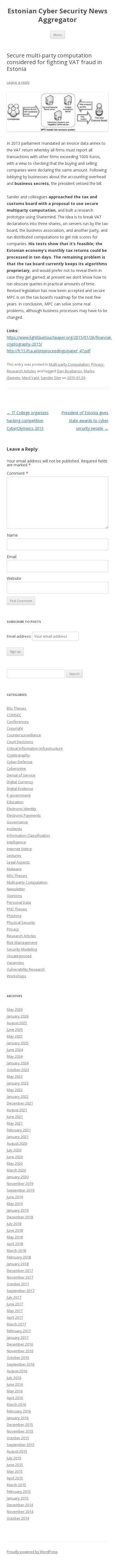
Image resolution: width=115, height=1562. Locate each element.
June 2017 (15, 1304)
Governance (17, 822)
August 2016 (17, 1370)
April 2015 (15, 1478)
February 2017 (19, 1330)
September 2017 (20, 1290)
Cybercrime (16, 768)
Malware (14, 868)
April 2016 (15, 1397)
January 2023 (17, 1083)
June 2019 (15, 1196)
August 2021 (17, 1109)
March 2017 (16, 1324)
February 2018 (19, 1257)
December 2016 (20, 1344)
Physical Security (21, 922)
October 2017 (18, 1283)
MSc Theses (17, 875)
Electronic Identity (21, 808)
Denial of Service (21, 775)
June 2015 (15, 1464)
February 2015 (19, 1491)
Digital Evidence (20, 788)
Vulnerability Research (26, 969)
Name (12, 535)
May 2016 (15, 1391)
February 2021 (19, 1129)
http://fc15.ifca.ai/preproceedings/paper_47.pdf (48, 350)
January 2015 (17, 1498)
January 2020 (17, 1176)
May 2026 (15, 1009)
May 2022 (15, 1089)
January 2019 (17, 1210)
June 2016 (15, 1384)
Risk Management (22, 942)
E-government (18, 795)
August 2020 (17, 1143)
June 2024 (15, 1049)
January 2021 (17, 1136)
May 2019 (15, 1203)
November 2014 (20, 1511)
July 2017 (14, 1297)
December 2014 (20, 1504)
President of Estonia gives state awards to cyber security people (84, 420)
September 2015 (20, 1444)
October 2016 (18, 1357)
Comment (17, 473)
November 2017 (20, 1277)
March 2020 (16, 1170)
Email (11, 556)
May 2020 (15, 1163)
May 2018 (15, 1237)
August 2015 (17, 1451)
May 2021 (15, 1123)
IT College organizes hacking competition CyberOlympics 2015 (28, 420)
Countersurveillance (24, 734)
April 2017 (15, 1317)
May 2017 (15, 1310)
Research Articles (21, 370)
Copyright (15, 728)
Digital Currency (20, 781)
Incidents (14, 828)
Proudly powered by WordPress (32, 1551)
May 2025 (15, 1036)
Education (15, 801)
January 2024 (17, 1063)
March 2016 (16, 1404)
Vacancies (15, 962)
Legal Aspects (18, 862)
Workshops (16, 975)
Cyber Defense (19, 761)
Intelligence (16, 842)
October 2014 (18, 1518)
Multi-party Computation (69, 364)
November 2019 (20, 1183)
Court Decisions (20, 741)
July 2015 (14, 1457)
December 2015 (20, 1424)
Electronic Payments (24, 815)
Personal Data (19, 902)
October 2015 (18, 1437)
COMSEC (14, 714)
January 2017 (17, 1337)
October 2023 (18, 1069)
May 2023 (15, 1076)
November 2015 (20, 1431)
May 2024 (15, 1056)
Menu (57, 35)
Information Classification (28, 835)
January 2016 (17, 1417)
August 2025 (17, 1022)
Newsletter (16, 888)
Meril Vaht (30, 377)
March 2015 (16, 1484)
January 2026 (17, 1016)
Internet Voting (19, 848)
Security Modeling (22, 949)
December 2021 (20, 1103)
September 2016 (20, 1364)
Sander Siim (51, 377)
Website (14, 578)
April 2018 (15, 1243)
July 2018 (14, 1223)
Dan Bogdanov (69, 370)
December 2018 (20, 1216)
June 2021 (15, 1116)
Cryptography (18, 755)
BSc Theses (16, 708)
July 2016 (14, 1377)
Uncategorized (19, 955)
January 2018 (17, 1263)
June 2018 (15, 1230)
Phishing (14, 915)
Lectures (14, 855)
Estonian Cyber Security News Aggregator (57, 15)
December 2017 (20, 1270)
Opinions (14, 895)
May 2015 (15, 1471)
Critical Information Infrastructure (35, 748)
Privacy (97, 364)
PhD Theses (17, 909)
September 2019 (20, 1190)
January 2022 (17, 1096)
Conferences (18, 721)
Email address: (19, 636)
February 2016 (19, 1411)
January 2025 (17, 1042)
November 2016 (20, 1350)
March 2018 (16, 1250)
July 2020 (14, 1150)
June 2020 (15, 1156)
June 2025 (15, 1029)
